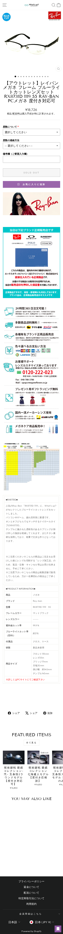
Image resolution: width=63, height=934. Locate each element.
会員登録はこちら (30, 913)
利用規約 (31, 903)
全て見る (31, 742)
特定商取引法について (31, 898)
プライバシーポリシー (31, 881)
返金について (31, 887)
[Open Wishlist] (58, 929)
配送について (31, 892)
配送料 (16, 113)
